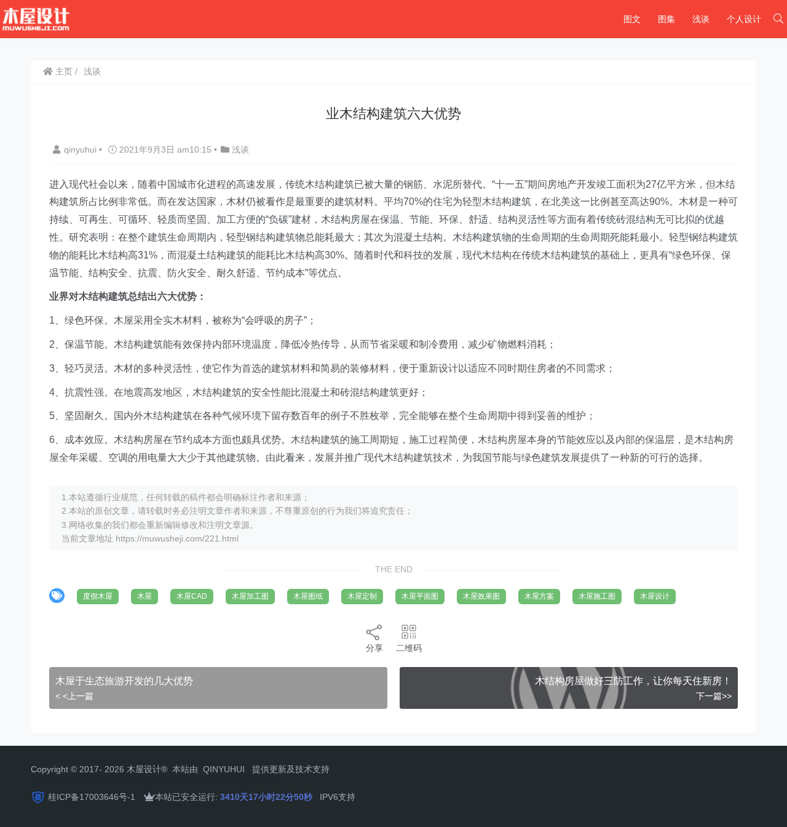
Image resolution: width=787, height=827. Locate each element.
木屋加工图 (250, 596)
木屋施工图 (597, 596)
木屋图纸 (308, 596)
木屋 (144, 596)
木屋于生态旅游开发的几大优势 (124, 681)
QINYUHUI (224, 769)
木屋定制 (362, 596)
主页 (63, 71)
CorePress (165, 780)
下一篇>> (714, 696)
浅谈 (701, 19)
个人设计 (744, 19)
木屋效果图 (481, 596)
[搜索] (778, 19)
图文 (632, 19)
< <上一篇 (74, 696)
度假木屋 (98, 596)
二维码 (409, 648)
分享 (374, 648)
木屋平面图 (419, 596)
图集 (666, 19)
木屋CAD (191, 596)
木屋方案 (539, 596)
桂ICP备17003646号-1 (91, 797)
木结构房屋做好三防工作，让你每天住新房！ (633, 681)
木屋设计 (655, 596)
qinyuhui (81, 149)
